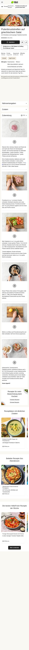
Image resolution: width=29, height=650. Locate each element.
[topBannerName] (14, 11)
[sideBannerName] (14, 90)
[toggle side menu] (2, 2)
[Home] (2, 7)
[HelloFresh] (14, 2)
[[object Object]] (22, 42)
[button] (14, 109)
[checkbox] (1, 37)
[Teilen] (26, 42)
